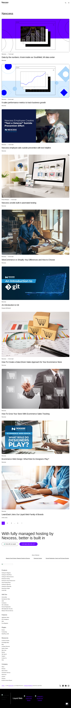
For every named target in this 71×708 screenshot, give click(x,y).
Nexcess (4, 54)
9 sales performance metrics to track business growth (24, 102)
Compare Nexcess (6, 646)
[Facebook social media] (66, 686)
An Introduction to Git (10, 305)
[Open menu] (69, 3)
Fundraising (4, 631)
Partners (3, 678)
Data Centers (4, 670)
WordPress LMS (5, 633)
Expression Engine (6, 588)
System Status (5, 648)
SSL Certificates (5, 604)
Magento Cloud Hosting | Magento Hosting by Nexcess (18, 558)
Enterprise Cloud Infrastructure (8, 580)
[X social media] (60, 686)
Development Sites (6, 599)
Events (3, 629)
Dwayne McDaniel (6, 308)
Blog (3, 644)
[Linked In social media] (63, 686)
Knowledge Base (5, 642)
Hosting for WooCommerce (8, 576)
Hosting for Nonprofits (6, 586)
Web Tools (4, 650)
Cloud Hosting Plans (6, 582)
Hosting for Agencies (6, 584)
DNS (3, 621)
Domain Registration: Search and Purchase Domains (57, 558)
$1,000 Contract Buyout (7, 680)
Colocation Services (6, 672)
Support (3, 656)
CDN (3, 600)
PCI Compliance (5, 619)
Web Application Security (7, 608)
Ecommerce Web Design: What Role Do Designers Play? (25, 459)
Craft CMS (4, 590)
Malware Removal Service (7, 610)
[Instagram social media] (68, 686)
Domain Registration (6, 606)
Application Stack (5, 617)
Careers (3, 676)
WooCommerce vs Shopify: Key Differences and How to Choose (28, 260)
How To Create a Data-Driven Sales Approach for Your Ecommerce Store (32, 362)
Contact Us (4, 658)
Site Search (4, 654)
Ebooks (3, 652)
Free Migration (5, 623)
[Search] (65, 3)
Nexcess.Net (10, 685)
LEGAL (3, 685)
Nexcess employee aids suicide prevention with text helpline (26, 148)
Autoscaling (4, 597)
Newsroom (4, 674)
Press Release (5, 199)
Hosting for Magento (6, 572)
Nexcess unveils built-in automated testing (19, 203)
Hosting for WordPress (7, 574)
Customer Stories (5, 640)
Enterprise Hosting (38, 558)
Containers (4, 602)
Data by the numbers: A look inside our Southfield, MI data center (28, 57)
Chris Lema (4, 517)
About (3, 666)
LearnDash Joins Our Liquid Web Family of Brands (22, 514)
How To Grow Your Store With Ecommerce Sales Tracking (26, 414)
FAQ (3, 660)
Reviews (3, 668)
